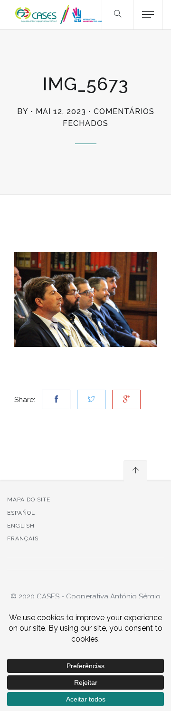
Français (22, 538)
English (21, 525)
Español (21, 512)
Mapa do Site (28, 499)
